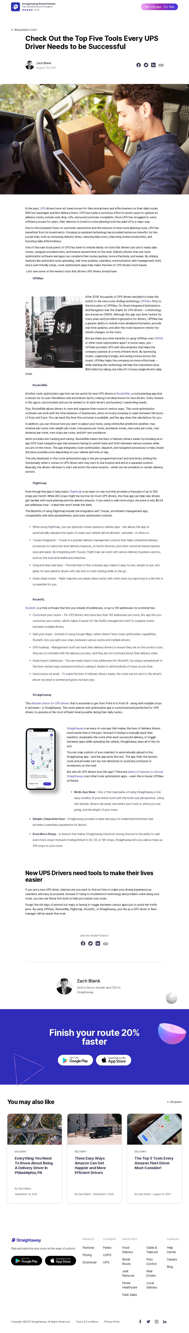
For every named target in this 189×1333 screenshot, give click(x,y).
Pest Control (151, 1262)
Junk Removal (128, 1273)
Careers (172, 1259)
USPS (107, 1255)
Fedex (107, 1247)
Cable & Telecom (152, 1250)
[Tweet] (146, 65)
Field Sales (129, 1295)
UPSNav (145, 301)
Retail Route (126, 1262)
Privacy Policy (112, 1321)
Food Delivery (127, 1250)
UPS (43, 208)
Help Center (171, 1250)
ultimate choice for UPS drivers (50, 703)
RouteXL (30, 608)
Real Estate (151, 1273)
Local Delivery (151, 1285)
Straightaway (75, 728)
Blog (170, 1267)
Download (90, 1262)
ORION (158, 338)
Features (88, 1247)
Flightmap (76, 491)
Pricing (87, 1255)
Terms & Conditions (87, 1321)
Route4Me (123, 393)
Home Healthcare (129, 1285)
